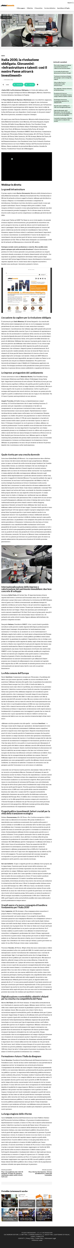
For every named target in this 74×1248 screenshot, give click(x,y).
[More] (37, 84)
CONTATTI (21, 1238)
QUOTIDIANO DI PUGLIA (61, 1234)
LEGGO (33, 1236)
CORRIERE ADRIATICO (35, 1234)
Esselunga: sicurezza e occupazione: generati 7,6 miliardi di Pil (61, 101)
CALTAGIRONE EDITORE (11, 1234)
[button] (71, 2)
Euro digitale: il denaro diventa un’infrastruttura (63, 89)
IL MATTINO (23, 1234)
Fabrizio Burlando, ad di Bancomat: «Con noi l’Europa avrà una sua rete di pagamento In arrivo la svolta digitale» (63, 113)
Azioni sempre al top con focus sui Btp (9, 1218)
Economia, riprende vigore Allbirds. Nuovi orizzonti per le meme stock (44, 1217)
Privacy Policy (30, 1238)
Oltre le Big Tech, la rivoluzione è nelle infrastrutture (59, 84)
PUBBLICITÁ (40, 1236)
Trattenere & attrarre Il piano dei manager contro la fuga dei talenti (62, 77)
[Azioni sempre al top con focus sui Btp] (9, 1214)
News (8, 17)
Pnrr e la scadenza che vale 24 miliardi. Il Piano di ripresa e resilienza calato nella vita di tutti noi (12, 1174)
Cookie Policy (39, 1238)
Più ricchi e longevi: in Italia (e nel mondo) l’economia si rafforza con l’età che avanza (62, 67)
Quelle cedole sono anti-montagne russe (26, 1218)
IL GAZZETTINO (48, 1234)
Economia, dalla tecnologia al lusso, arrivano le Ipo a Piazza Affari (9, 1203)
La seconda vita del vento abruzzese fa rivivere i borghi (62, 72)
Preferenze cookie (37, 1240)
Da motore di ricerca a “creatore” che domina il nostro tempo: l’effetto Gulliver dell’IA (63, 95)
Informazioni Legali (50, 1238)
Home (4, 17)
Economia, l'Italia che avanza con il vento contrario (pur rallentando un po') (27, 1203)
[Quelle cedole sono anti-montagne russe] (26, 1214)
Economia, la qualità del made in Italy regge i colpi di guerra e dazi (44, 1203)
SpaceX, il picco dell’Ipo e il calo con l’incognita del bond (62, 106)
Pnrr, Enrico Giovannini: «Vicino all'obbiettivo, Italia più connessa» (40, 1173)
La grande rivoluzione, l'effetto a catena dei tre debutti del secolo (63, 120)
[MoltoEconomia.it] (7, 5)
